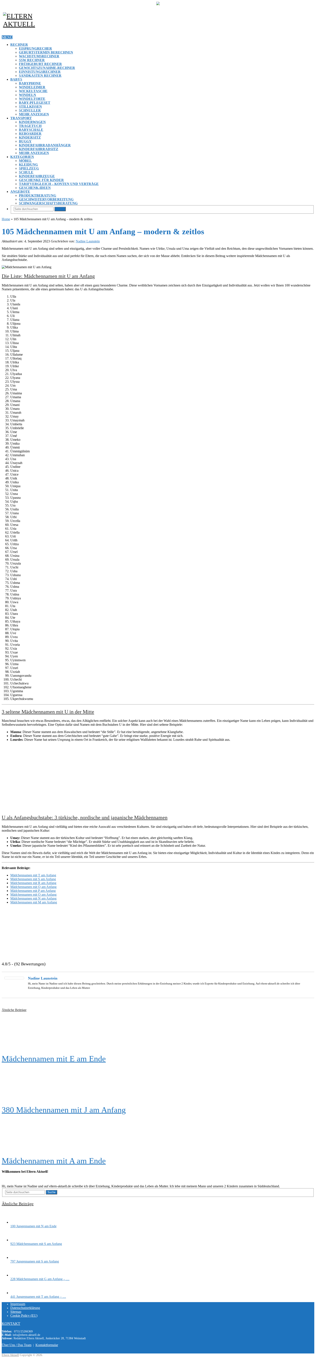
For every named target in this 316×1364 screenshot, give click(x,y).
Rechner (19, 44)
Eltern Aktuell (10, 1355)
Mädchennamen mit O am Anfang (33, 894)
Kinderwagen (32, 122)
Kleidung (28, 164)
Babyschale (31, 130)
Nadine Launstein (88, 241)
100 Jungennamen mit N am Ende (33, 1226)
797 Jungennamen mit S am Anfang (34, 1261)
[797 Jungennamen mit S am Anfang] (17, 1257)
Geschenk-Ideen (35, 188)
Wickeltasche (33, 91)
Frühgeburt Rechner (40, 64)
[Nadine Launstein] (14, 978)
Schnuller (30, 110)
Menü (7, 37)
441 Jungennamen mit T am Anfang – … (38, 1296)
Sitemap (15, 1311)
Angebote (20, 191)
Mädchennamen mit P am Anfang (33, 890)
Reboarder (30, 133)
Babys (16, 79)
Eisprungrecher (35, 48)
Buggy (25, 141)
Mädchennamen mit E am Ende (54, 1058)
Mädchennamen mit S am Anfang (33, 879)
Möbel (25, 160)
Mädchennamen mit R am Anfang (33, 883)
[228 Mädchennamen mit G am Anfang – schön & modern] (17, 1275)
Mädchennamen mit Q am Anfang (33, 887)
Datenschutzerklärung (25, 1308)
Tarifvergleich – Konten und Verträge (59, 184)
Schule (26, 172)
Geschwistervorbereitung (46, 199)
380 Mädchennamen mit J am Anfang (64, 1109)
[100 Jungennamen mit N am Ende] (17, 1222)
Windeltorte (32, 99)
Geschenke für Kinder (41, 180)
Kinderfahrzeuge (37, 176)
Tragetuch (30, 126)
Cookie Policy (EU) (23, 1315)
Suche (60, 209)
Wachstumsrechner (39, 56)
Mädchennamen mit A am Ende (54, 1160)
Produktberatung (37, 195)
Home (6, 219)
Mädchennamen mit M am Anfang (33, 902)
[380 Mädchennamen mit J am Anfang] (158, 1084)
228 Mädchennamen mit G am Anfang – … (39, 1279)
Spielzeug (29, 168)
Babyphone (30, 83)
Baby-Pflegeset (34, 102)
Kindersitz (30, 137)
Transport (21, 118)
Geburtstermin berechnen (46, 52)
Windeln (27, 95)
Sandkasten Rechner (40, 75)
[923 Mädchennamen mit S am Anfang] (17, 1240)
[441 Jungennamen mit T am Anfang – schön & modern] (17, 1293)
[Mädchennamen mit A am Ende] (158, 1135)
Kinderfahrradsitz (38, 149)
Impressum (17, 1304)
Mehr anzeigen (34, 114)
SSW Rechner (32, 60)
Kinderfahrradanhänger (45, 145)
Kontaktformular (46, 1345)
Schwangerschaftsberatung (48, 203)
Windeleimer (32, 87)
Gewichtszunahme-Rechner (47, 68)
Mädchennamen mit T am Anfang (33, 875)
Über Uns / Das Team (16, 1345)
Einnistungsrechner (40, 71)
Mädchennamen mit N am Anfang (33, 898)
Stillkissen (30, 106)
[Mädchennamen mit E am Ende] (158, 1033)
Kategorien (22, 157)
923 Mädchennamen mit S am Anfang (36, 1244)
